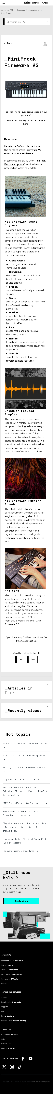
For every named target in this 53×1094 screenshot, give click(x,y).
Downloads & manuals (11, 1002)
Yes (21, 659)
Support (4, 1007)
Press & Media (8, 1048)
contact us (30, 641)
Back (9, 43)
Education (6, 1044)
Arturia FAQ (7, 10)
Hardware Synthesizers (28, 10)
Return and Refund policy (13, 1021)
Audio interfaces (9, 970)
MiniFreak (6, 13)
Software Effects (9, 979)
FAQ (2, 1011)
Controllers (7, 965)
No (33, 659)
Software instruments (11, 974)
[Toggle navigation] (4, 3)
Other (4, 983)
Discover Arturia (9, 1034)
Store (4, 997)
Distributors (7, 1016)
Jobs (3, 1039)
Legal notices (36, 1081)
